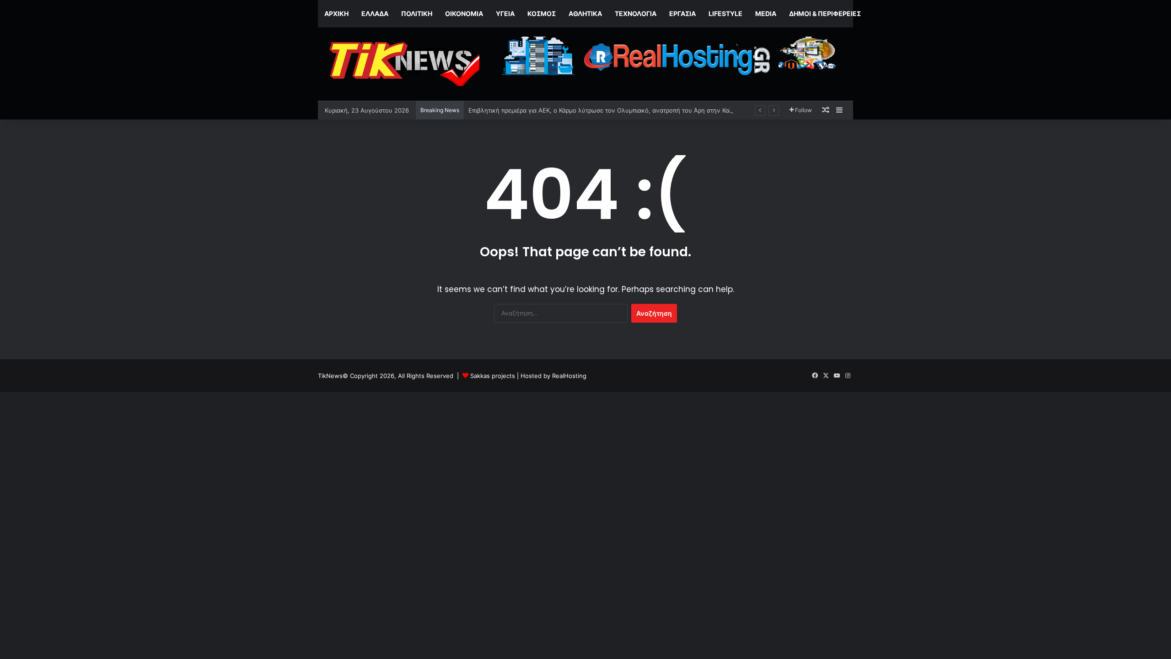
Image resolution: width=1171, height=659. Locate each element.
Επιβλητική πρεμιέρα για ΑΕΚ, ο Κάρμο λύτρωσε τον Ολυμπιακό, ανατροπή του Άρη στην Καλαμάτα (609, 110)
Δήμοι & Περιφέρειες (825, 13)
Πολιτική (416, 13)
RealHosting (569, 375)
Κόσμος (541, 13)
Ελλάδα (374, 13)
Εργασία (682, 13)
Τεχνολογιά (635, 13)
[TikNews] (402, 64)
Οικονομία (464, 13)
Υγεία (505, 13)
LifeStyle (725, 13)
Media (765, 13)
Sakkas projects (492, 375)
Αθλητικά (585, 13)
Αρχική (336, 13)
